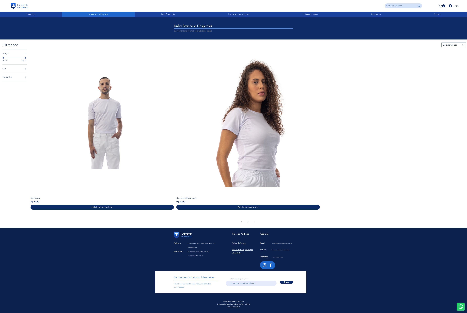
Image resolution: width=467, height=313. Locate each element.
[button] (442, 5)
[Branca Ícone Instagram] (264, 265)
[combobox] (453, 45)
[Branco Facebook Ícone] (270, 265)
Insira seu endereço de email (238, 278)
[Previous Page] (241, 221)
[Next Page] (254, 221)
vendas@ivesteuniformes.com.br (282, 243)
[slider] (3, 57)
